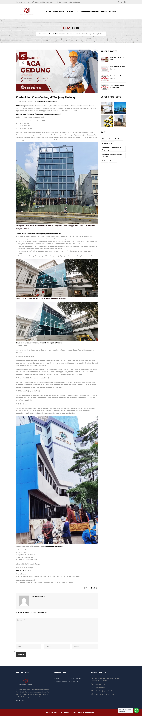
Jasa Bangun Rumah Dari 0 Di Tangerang (111, 149)
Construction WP (107, 143)
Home (48, 12)
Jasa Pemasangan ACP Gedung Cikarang (112, 155)
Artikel (104, 12)
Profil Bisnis (58, 12)
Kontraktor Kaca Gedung (63, 34)
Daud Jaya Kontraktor (53, 343)
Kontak (112, 12)
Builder (104, 139)
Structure (113, 161)
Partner (104, 161)
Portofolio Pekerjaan (89, 12)
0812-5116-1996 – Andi (23, 570)
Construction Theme (115, 139)
